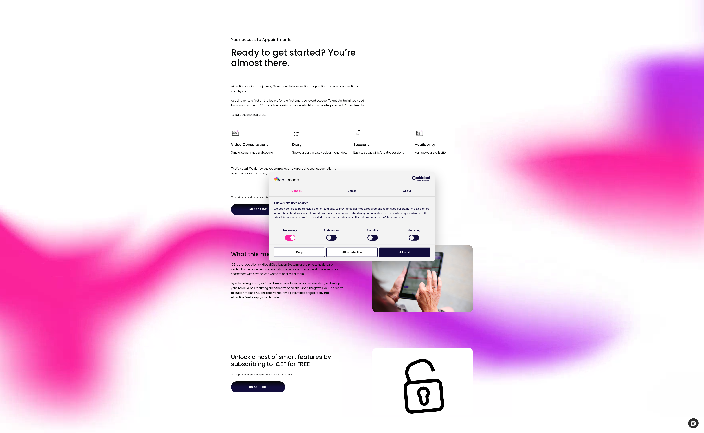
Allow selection (352, 252)
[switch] (331, 237)
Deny (299, 252)
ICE (261, 105)
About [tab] (407, 190)
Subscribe (258, 209)
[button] (693, 423)
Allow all (404, 252)
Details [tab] (352, 190)
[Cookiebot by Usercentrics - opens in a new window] (414, 179)
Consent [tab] (297, 190)
